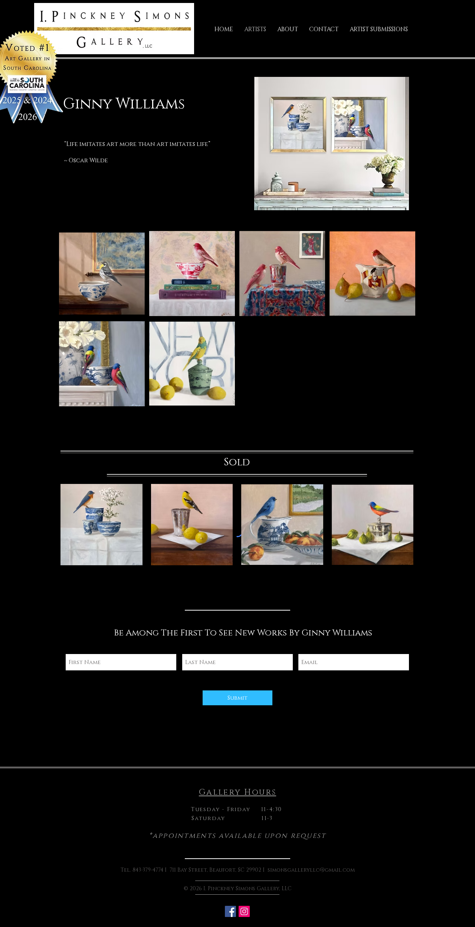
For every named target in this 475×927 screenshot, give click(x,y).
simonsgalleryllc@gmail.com (311, 870)
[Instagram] (244, 911)
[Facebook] (230, 911)
